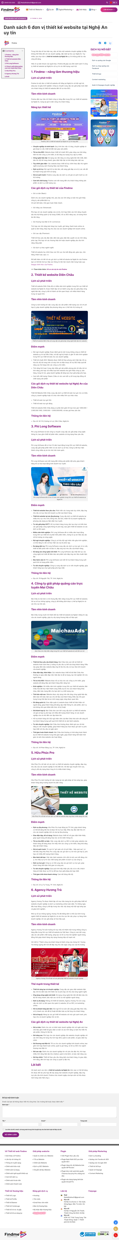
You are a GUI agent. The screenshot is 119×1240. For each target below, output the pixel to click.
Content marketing (98, 79)
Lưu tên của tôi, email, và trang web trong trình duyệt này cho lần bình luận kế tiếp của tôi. (33, 1129)
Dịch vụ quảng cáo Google (101, 60)
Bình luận (5, 1104)
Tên (4, 1121)
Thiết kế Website (35, 10)
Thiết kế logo (96, 74)
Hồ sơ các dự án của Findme (57, 269)
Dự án (51, 10)
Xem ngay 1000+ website (101, 55)
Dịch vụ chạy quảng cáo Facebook (100, 67)
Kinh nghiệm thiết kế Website (15, 18)
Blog (93, 10)
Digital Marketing (65, 10)
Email (43, 1121)
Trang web (83, 1121)
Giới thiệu (83, 10)
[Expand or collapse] (22, 50)
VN (114, 2)
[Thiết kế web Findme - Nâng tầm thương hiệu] (10, 10)
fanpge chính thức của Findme (41, 264)
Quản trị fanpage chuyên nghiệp (103, 85)
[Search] (107, 2)
